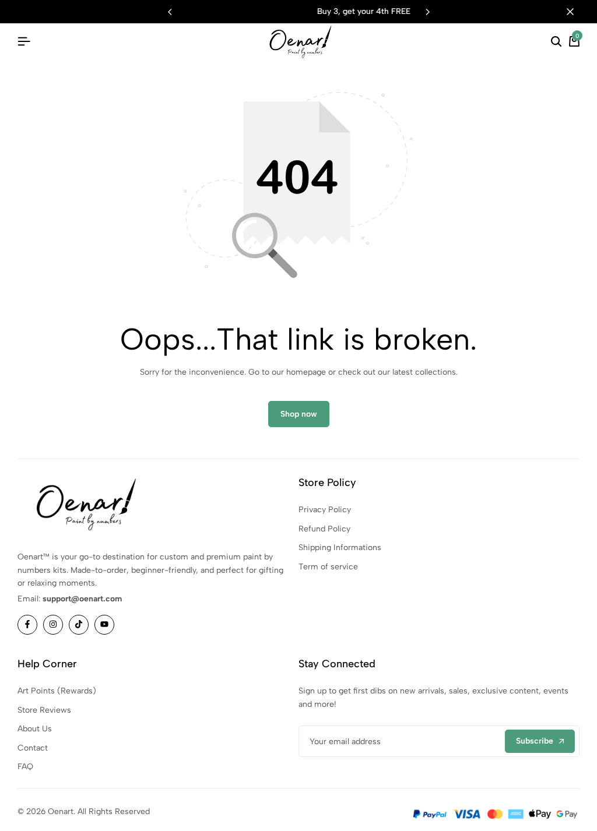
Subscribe (534, 741)
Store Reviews (44, 710)
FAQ (25, 767)
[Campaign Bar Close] (576, 11)
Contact (32, 748)
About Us (34, 729)
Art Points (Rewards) (56, 691)
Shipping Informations (339, 547)
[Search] (556, 42)
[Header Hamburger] (23, 41)
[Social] (27, 625)
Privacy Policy (324, 510)
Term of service (328, 567)
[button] (427, 11)
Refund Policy (324, 529)
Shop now (298, 414)
